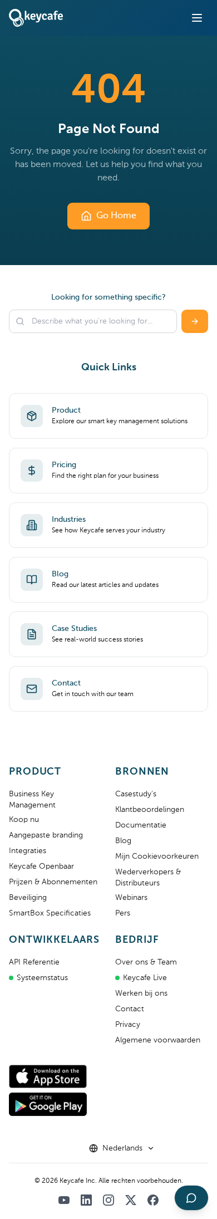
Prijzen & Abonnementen (53, 882)
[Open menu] (197, 18)
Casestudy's (135, 794)
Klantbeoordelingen (149, 810)
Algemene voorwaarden (157, 1040)
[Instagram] (108, 1200)
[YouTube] (64, 1200)
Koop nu (24, 820)
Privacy (127, 1025)
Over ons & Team (146, 962)
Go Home (116, 216)
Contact (129, 1009)
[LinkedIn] (86, 1200)
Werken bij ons (141, 993)
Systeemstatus (42, 978)
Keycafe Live (145, 978)
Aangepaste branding (46, 835)
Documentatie (140, 825)
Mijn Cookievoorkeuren (157, 856)
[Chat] (191, 1198)
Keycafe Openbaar (41, 866)
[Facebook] (153, 1200)
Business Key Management (32, 799)
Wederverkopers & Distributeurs (148, 877)
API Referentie (34, 962)
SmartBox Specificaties (50, 913)
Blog (123, 841)
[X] (130, 1200)
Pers (122, 913)
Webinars (131, 898)
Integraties (27, 851)
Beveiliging (28, 898)
